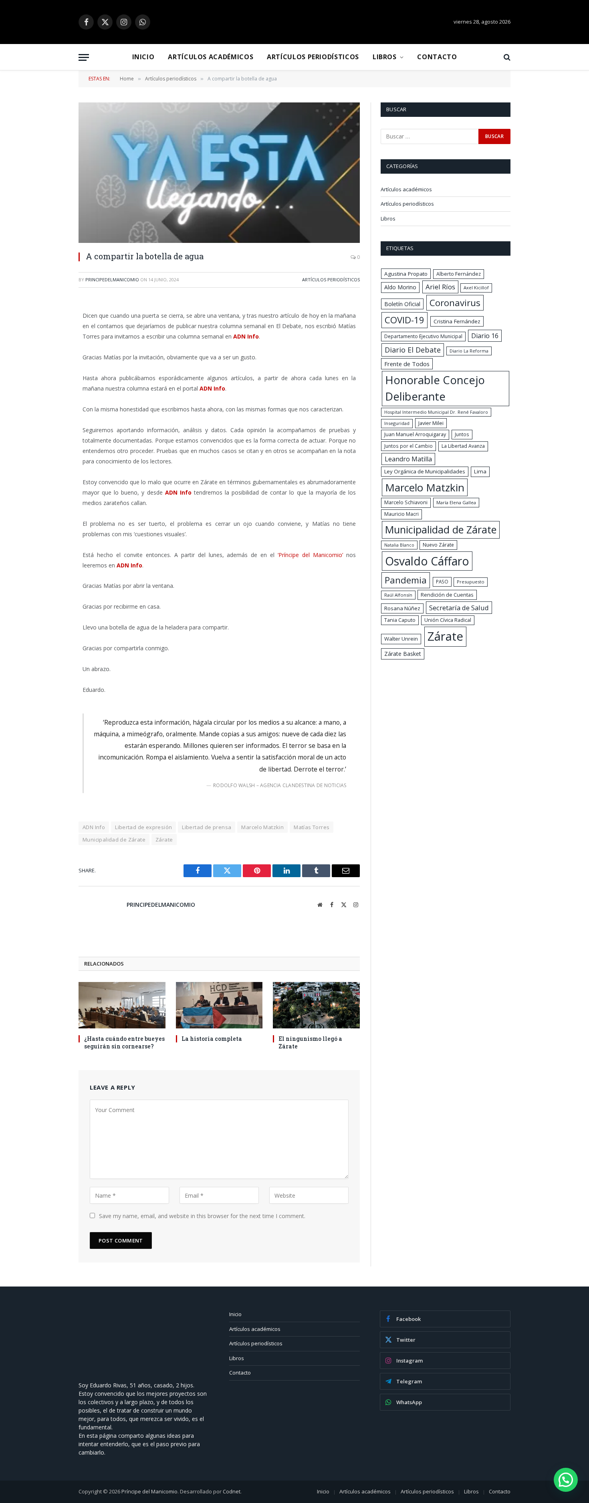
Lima (480, 471)
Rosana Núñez (402, 608)
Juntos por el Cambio (408, 446)
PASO (442, 581)
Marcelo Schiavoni (406, 502)
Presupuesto (470, 582)
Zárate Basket (402, 653)
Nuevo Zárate (438, 544)
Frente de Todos (407, 364)
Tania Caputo (400, 620)
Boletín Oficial (402, 304)
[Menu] (84, 57)
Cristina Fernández (457, 321)
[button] (566, 1480)
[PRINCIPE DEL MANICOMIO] (139, 1368)
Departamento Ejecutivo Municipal (423, 336)
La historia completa (212, 1038)
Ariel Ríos (440, 286)
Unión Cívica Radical (447, 620)
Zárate (164, 839)
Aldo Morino (400, 287)
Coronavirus (455, 303)
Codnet (231, 1491)
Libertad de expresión (143, 827)
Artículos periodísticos (313, 56)
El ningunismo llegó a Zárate (310, 1042)
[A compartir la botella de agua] (219, 172)
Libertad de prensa (206, 827)
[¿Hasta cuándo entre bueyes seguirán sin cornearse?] (122, 1005)
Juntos (462, 434)
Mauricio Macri (401, 514)
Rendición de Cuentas (447, 594)
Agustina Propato (406, 273)
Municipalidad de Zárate (114, 839)
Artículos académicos (210, 56)
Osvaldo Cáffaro (427, 561)
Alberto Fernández (458, 274)
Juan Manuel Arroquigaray (415, 434)
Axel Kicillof (476, 288)
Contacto (437, 56)
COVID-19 (404, 320)
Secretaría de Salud (459, 607)
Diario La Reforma (469, 351)
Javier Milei (431, 423)
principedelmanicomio (112, 280)
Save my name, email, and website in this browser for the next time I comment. (202, 1216)
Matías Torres (311, 827)
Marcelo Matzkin (262, 827)
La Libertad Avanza (463, 446)
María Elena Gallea (456, 502)
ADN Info (94, 827)
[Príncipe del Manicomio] (294, 22)
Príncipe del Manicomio (149, 1491)
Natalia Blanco (399, 545)
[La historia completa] (219, 1005)
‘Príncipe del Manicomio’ (310, 555)
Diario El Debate (413, 350)
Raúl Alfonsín (398, 595)
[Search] (506, 57)
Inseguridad (396, 423)
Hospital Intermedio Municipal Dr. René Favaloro (436, 412)
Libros (385, 56)
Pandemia (406, 580)
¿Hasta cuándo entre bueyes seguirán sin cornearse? (124, 1042)
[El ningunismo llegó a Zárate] (316, 1005)
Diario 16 (484, 335)
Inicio (143, 56)
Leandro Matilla (408, 459)
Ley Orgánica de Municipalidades (424, 471)
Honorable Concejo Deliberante (435, 388)
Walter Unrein (401, 638)
